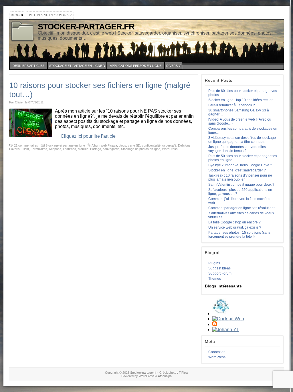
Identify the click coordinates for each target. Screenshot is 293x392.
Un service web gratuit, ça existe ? (234, 227)
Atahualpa (165, 376)
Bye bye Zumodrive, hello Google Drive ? (240, 165)
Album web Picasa (104, 145)
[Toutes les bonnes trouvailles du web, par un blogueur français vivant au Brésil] (228, 318)
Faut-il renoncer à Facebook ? (231, 105)
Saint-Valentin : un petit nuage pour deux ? (241, 185)
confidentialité (151, 145)
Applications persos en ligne (135, 65)
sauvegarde (111, 149)
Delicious (184, 145)
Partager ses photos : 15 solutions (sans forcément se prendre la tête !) (239, 235)
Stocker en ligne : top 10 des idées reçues (240, 100)
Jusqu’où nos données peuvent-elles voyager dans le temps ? (237, 149)
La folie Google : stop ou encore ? (234, 222)
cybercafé (169, 145)
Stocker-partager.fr (86, 26)
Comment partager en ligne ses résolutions (241, 208)
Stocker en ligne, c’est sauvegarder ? (237, 170)
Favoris (14, 149)
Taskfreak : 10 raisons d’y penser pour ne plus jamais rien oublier (240, 177)
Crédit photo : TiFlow (173, 372)
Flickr (25, 149)
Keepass (55, 149)
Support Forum (219, 273)
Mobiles (83, 149)
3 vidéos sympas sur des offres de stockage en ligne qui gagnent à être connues (242, 140)
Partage (95, 149)
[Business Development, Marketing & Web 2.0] (225, 329)
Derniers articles (28, 65)
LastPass (69, 149)
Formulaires (39, 149)
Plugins (214, 263)
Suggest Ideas (219, 268)
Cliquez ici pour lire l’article (88, 136)
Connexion (216, 352)
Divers (172, 65)
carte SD (134, 145)
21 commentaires (26, 145)
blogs (122, 145)
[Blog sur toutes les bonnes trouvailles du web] (220, 313)
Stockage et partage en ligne (75, 65)
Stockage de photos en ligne (140, 149)
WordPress (170, 149)
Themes (214, 279)
